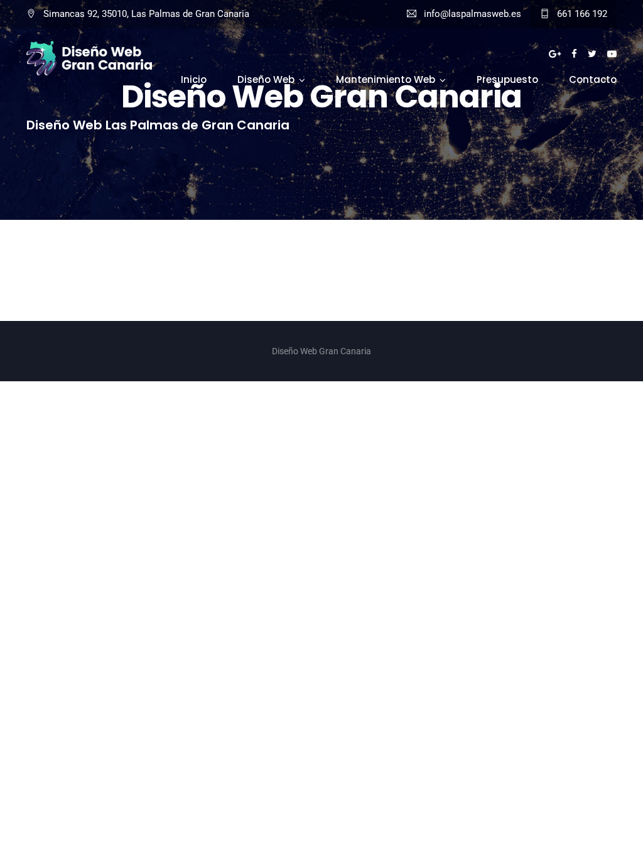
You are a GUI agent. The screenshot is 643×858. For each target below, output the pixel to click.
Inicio (194, 79)
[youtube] (612, 54)
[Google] (555, 54)
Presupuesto (507, 79)
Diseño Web (265, 79)
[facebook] (574, 54)
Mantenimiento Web (385, 79)
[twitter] (592, 54)
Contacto (593, 79)
